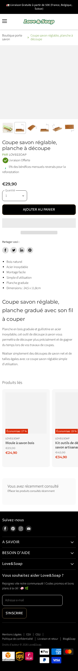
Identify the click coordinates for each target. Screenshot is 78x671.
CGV (28, 634)
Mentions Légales (11, 634)
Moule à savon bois (19, 443)
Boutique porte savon (12, 37)
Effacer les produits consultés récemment (31, 491)
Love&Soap (18, 155)
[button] (39, 223)
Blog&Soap (69, 639)
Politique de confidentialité (17, 639)
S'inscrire (14, 613)
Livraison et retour (47, 639)
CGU (38, 634)
